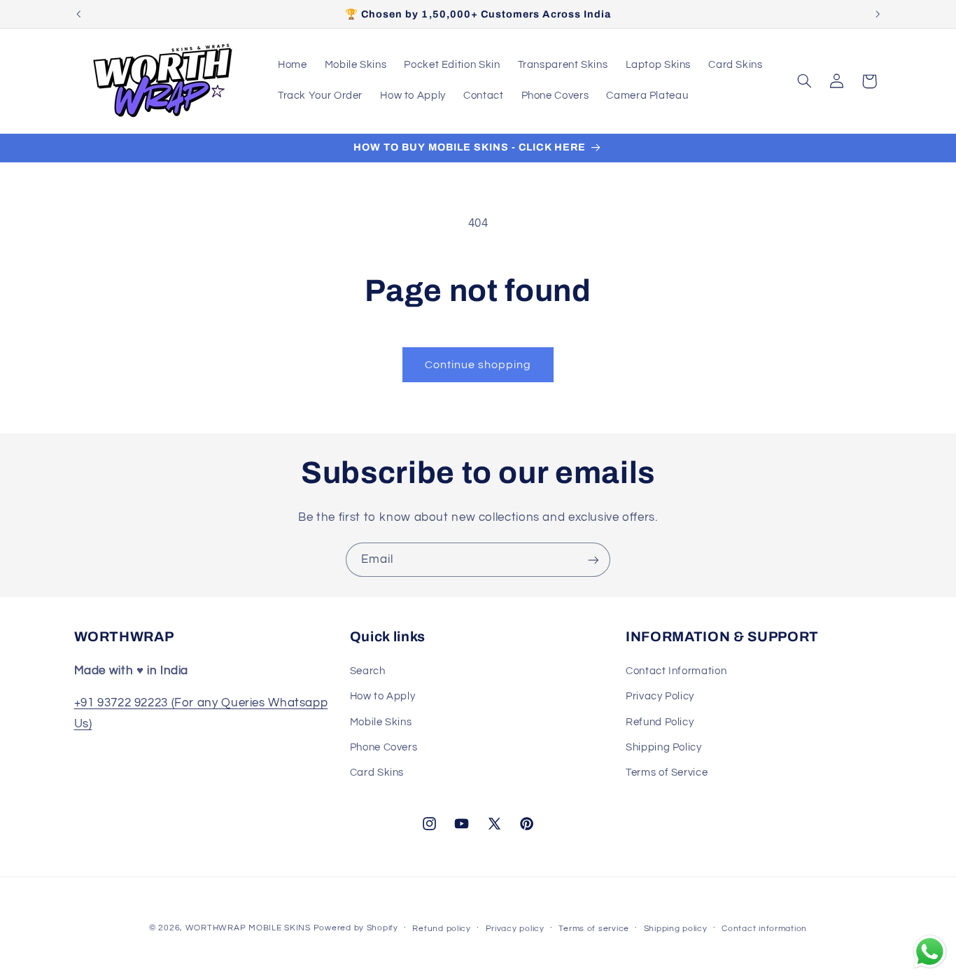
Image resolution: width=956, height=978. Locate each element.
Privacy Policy (660, 696)
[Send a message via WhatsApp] (930, 951)
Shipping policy (676, 928)
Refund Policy (660, 721)
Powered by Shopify (356, 928)
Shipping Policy (663, 746)
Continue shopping (478, 364)
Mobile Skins (381, 721)
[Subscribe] (593, 560)
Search (368, 670)
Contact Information (676, 670)
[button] (804, 81)
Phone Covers (384, 746)
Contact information (764, 928)
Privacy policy (515, 928)
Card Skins (377, 772)
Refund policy (441, 928)
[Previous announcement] (78, 14)
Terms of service (593, 928)
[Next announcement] (877, 14)
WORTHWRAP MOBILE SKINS (248, 928)
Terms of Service (667, 772)
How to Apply (383, 696)
